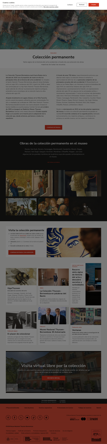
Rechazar (81, 4)
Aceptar (93, 4)
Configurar (70, 4)
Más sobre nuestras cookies (50, 7)
